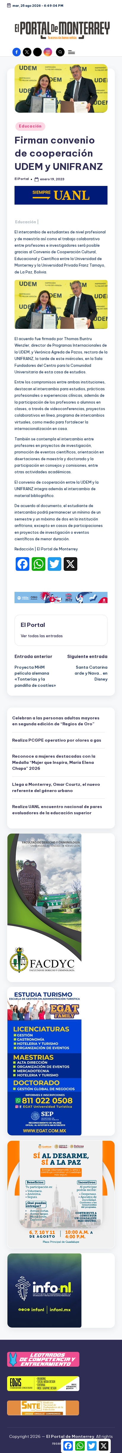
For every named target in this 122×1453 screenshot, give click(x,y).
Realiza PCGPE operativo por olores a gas (56, 740)
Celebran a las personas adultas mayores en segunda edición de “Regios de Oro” (55, 720)
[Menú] (71, 52)
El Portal (33, 624)
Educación (30, 126)
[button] (42, 635)
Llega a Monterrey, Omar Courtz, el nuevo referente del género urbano (56, 787)
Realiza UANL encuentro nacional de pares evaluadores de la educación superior (57, 809)
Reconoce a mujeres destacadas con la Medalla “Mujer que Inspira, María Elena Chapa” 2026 (53, 762)
